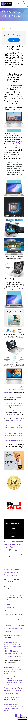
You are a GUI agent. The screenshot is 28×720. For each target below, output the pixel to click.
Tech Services (20, 588)
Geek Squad (20, 418)
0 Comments (16, 564)
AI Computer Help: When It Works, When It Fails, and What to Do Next (13, 691)
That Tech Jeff (8, 392)
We (5, 444)
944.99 (21, 289)
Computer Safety (14, 588)
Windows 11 (11, 564)
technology (19, 562)
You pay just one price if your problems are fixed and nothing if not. (14, 435)
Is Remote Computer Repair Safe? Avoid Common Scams (12, 572)
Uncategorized (13, 621)
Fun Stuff (19, 706)
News (18, 644)
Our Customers (19, 669)
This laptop (15, 142)
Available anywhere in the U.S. (14, 440)
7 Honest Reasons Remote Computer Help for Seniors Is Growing (13, 654)
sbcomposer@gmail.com (9, 560)
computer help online (10, 414)
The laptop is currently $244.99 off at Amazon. (14, 108)
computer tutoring (14, 397)
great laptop (13, 133)
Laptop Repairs (13, 562)
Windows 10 (6, 564)
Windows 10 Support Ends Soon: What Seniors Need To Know (14, 629)
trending (9, 646)
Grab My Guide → (14, 40)
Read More (6, 566)
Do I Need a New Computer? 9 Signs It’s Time (12, 607)
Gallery (8, 601)
